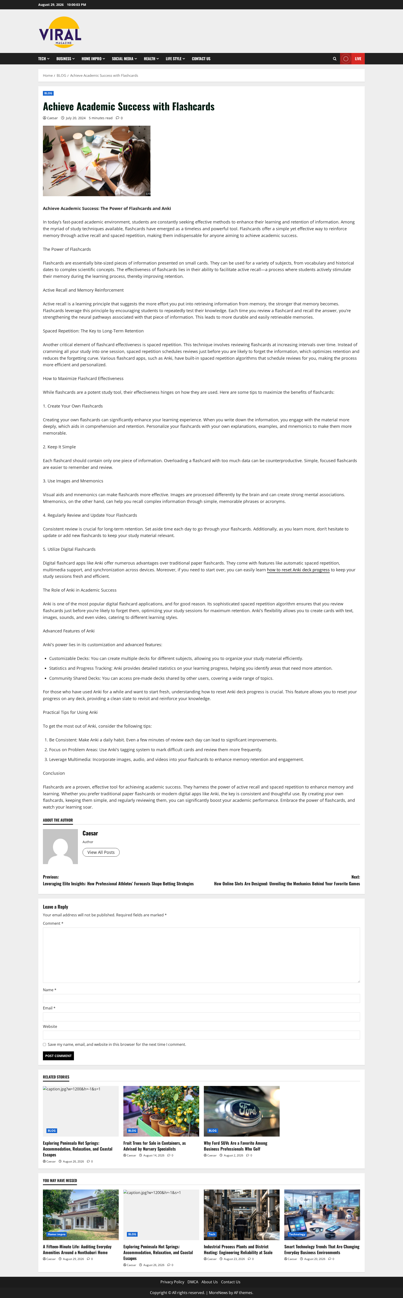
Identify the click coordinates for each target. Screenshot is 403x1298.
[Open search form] (335, 58)
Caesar (52, 118)
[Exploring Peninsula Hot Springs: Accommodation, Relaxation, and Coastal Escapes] (81, 1111)
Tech (42, 58)
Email (49, 1008)
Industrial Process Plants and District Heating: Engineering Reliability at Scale (238, 1249)
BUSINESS (63, 58)
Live (358, 58)
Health (149, 58)
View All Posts (101, 852)
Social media (122, 58)
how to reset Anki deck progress (298, 569)
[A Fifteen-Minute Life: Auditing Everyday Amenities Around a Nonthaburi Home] (81, 1215)
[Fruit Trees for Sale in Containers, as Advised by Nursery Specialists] (161, 1111)
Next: (287, 880)
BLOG (48, 93)
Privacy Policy (172, 1281)
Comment (53, 923)
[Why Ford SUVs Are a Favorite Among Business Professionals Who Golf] (242, 1111)
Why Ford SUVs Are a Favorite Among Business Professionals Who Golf (235, 1146)
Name (49, 989)
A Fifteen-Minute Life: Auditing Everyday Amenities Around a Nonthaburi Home (77, 1249)
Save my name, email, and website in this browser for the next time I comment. (117, 1044)
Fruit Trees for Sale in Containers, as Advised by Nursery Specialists (154, 1146)
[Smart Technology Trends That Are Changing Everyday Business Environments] (322, 1215)
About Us (210, 1281)
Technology (297, 1234)
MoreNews (218, 1292)
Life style (173, 58)
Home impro (91, 58)
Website (50, 1026)
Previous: (118, 880)
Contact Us (201, 58)
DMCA (193, 1281)
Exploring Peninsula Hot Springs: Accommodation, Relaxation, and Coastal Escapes (77, 1149)
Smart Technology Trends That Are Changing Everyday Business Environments (321, 1249)
